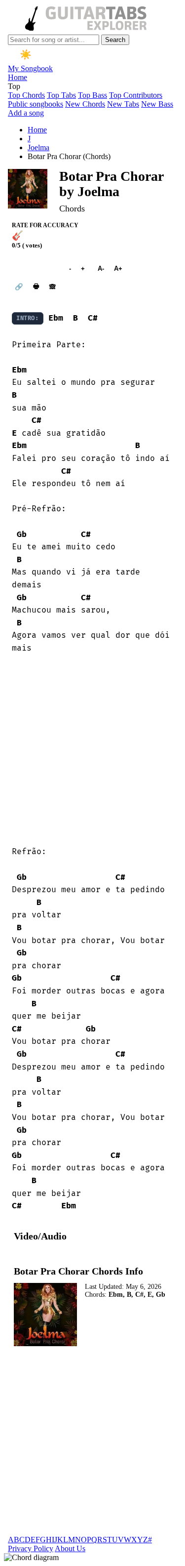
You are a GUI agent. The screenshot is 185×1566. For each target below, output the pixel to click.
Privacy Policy (30, 1548)
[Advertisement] (92, 750)
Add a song (26, 113)
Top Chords (26, 95)
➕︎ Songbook (35, 268)
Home (17, 77)
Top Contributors (135, 95)
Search (115, 39)
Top (14, 86)
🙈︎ (52, 286)
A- (101, 268)
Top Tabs (61, 95)
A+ (118, 268)
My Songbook (30, 68)
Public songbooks (35, 104)
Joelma (38, 147)
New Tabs (123, 104)
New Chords (85, 104)
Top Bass (92, 95)
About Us (70, 1548)
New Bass (157, 104)
